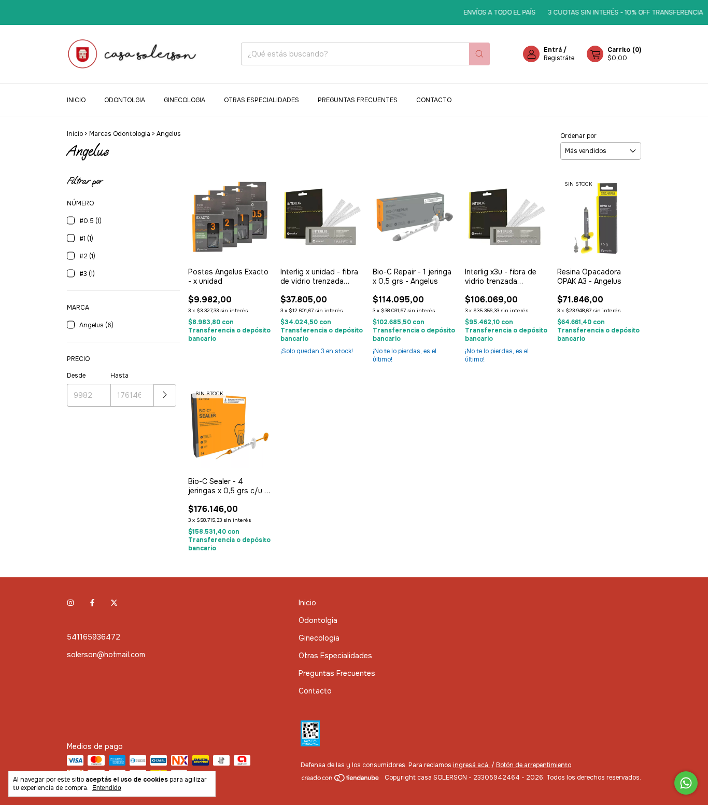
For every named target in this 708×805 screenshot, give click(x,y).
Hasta (119, 375)
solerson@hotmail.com (106, 654)
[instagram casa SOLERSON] (70, 602)
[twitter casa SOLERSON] (114, 602)
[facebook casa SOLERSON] (92, 602)
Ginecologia (184, 100)
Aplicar (165, 395)
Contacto (433, 100)
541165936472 (93, 637)
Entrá (553, 50)
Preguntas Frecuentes (358, 100)
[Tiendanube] (341, 780)
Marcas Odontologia (119, 134)
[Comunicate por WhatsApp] (686, 783)
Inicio (76, 100)
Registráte (559, 58)
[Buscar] (479, 54)
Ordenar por (578, 136)
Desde (76, 375)
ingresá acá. (471, 765)
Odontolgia (124, 100)
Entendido (106, 788)
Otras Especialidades (261, 100)
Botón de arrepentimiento (533, 765)
